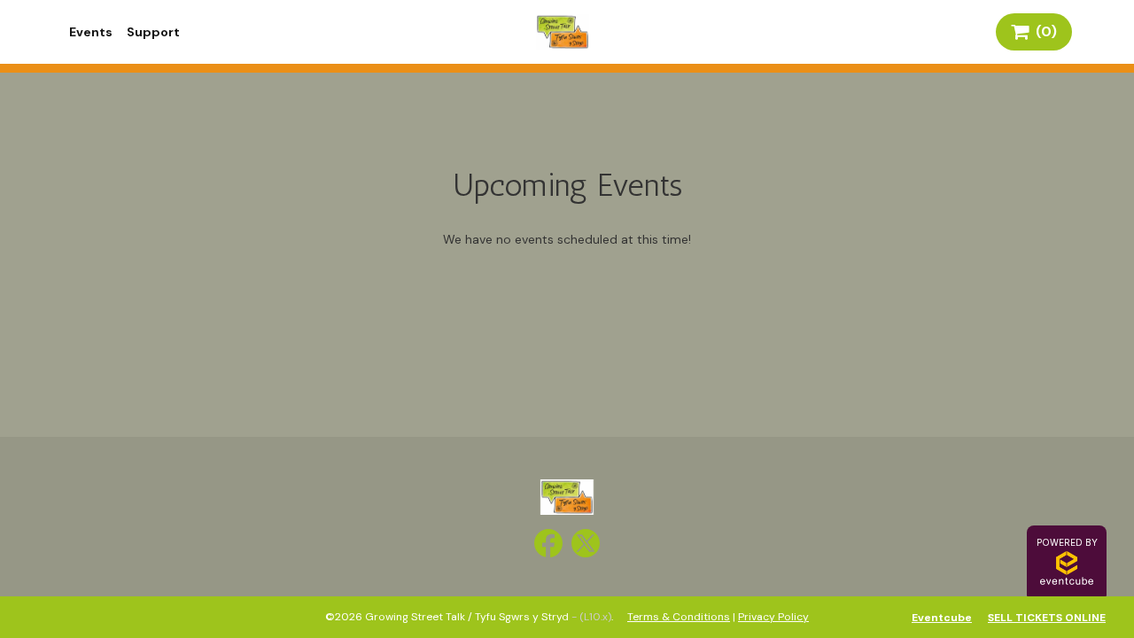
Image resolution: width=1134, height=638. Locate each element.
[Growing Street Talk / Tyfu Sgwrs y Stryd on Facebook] (548, 543)
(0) (1043, 31)
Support (153, 32)
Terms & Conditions (678, 617)
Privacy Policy (773, 617)
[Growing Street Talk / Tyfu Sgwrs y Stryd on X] (585, 543)
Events (91, 32)
